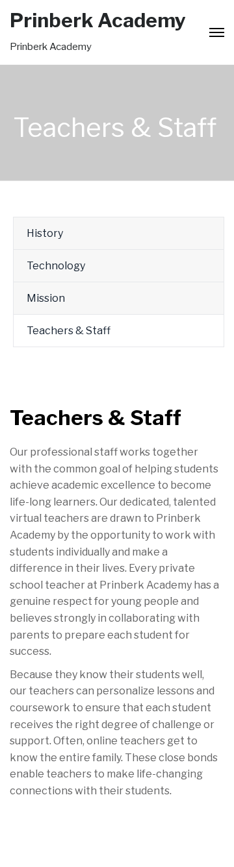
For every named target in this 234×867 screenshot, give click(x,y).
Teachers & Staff (68, 330)
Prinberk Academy (98, 20)
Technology (56, 266)
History (45, 233)
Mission (46, 298)
